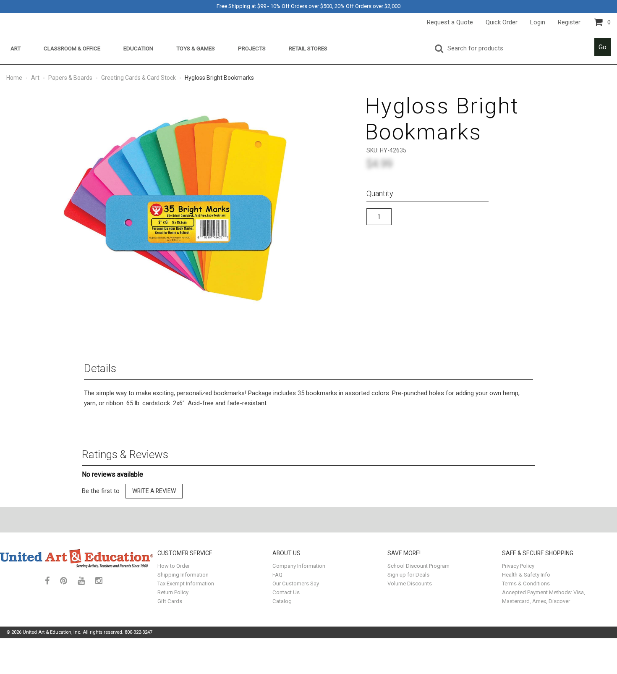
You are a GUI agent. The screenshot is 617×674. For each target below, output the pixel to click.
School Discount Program (418, 566)
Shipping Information (183, 575)
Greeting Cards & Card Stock (138, 77)
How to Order (173, 566)
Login (537, 22)
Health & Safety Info (526, 575)
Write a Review (154, 491)
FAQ (277, 575)
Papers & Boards (70, 77)
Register (569, 22)
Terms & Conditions (526, 583)
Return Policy (172, 592)
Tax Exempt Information (185, 583)
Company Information (298, 566)
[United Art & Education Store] (76, 558)
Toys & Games (195, 48)
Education (138, 48)
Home (15, 77)
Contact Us (286, 592)
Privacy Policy (518, 566)
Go (603, 47)
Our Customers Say (295, 583)
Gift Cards (169, 601)
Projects (252, 48)
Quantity (379, 193)
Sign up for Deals (408, 575)
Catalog (282, 601)
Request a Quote (450, 22)
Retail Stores (308, 48)
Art (15, 48)
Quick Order (502, 22)
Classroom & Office (72, 48)
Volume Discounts (409, 583)
